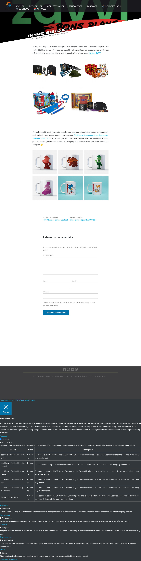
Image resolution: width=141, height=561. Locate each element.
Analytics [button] (3, 524)
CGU (91, 376)
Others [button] (2, 550)
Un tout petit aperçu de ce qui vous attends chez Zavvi (55, 204)
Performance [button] (5, 515)
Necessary (6, 439)
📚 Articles (40, 9)
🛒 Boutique (22, 9)
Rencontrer (75, 6)
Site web (46, 292)
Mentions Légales (81, 376)
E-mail (74, 281)
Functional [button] (4, 505)
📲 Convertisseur (112, 6)
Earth (61, 376)
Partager (92, 6)
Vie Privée (69, 376)
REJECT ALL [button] (19, 400)
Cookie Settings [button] (7, 400)
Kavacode (41, 376)
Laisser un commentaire (60, 34)
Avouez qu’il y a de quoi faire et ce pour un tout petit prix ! (54, 125)
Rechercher (35, 6)
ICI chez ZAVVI (95, 53)
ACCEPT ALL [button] (30, 400)
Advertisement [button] (5, 537)
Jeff (32, 39)
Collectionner (55, 6)
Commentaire (48, 255)
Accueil (20, 6)
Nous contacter (100, 376)
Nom (45, 281)
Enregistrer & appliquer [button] (9, 559)
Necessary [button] (4, 436)
